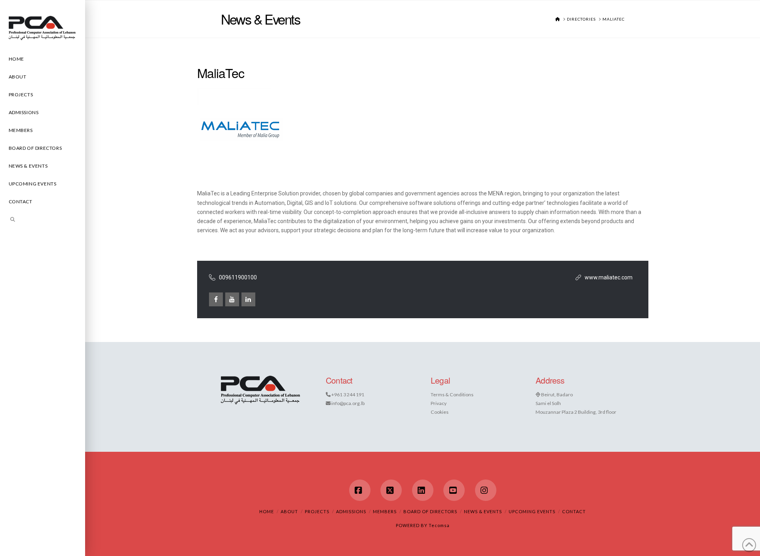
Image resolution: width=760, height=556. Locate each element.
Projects (317, 511)
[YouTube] (454, 490)
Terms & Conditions (452, 394)
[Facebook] (359, 490)
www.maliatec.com (609, 277)
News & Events (483, 511)
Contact (574, 511)
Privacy (438, 403)
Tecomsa (439, 525)
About (289, 511)
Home (266, 511)
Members (385, 511)
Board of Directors (430, 511)
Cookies (439, 412)
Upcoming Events (532, 511)
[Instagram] (485, 490)
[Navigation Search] (42, 220)
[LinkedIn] (422, 490)
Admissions (351, 511)
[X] (391, 490)
